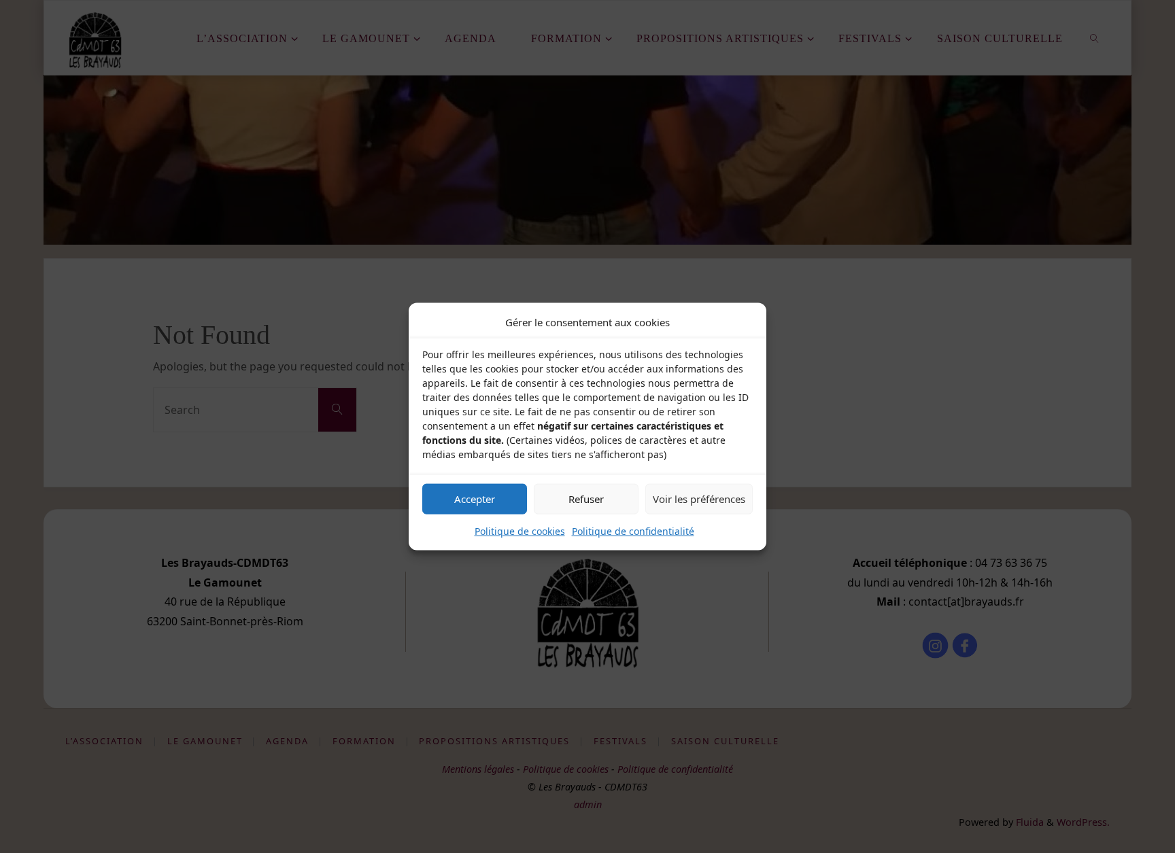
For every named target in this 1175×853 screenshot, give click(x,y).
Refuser (586, 499)
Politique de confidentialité (633, 530)
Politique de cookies (520, 530)
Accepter (474, 499)
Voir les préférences (699, 499)
